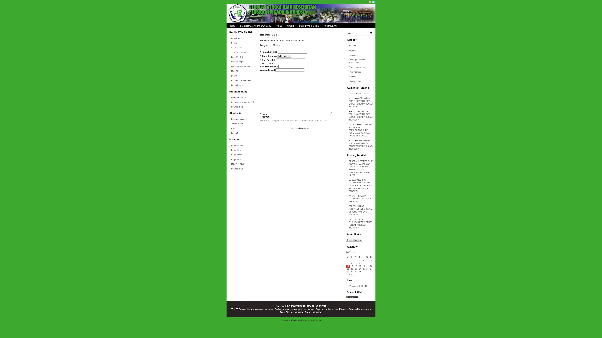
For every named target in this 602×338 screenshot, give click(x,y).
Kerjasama (353, 55)
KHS (233, 128)
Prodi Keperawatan (357, 67)
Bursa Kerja (236, 150)
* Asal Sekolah (267, 60)
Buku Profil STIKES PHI (241, 80)
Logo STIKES (237, 57)
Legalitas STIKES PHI (240, 66)
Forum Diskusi (237, 85)
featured (352, 45)
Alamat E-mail (267, 70)
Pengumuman (237, 145)
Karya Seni (236, 159)
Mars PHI (235, 71)
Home (232, 25)
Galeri (290, 25)
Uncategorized (355, 81)
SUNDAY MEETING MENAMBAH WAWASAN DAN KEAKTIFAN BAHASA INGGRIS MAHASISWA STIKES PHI (360, 185)
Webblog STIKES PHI (358, 285)
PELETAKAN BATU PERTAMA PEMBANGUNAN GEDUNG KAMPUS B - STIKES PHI (361, 210)
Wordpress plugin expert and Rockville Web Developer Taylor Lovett (294, 120)
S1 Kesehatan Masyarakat (242, 102)
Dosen (234, 75)
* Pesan (264, 114)
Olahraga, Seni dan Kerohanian (357, 61)
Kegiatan (352, 50)
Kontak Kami (330, 25)
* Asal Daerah (267, 63)
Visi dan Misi (236, 47)
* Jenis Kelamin (268, 56)
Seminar (352, 76)
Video (279, 25)
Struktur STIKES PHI (239, 52)
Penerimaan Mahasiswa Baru (255, 25)
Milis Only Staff (237, 164)
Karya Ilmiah (236, 154)
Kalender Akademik (239, 119)
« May (351, 275)
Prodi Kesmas (355, 71)
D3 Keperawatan (238, 97)
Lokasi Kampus (237, 61)
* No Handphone (269, 66)
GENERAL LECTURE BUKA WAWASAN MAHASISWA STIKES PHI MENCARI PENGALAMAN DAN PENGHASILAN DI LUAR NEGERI (361, 168)
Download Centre (309, 25)
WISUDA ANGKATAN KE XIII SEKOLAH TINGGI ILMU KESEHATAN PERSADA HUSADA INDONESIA (360, 130)
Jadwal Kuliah (237, 123)
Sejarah (234, 42)
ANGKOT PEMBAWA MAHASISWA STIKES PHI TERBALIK (360, 198)
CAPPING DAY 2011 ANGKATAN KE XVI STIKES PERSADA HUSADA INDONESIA (361, 102)
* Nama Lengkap (269, 52)
